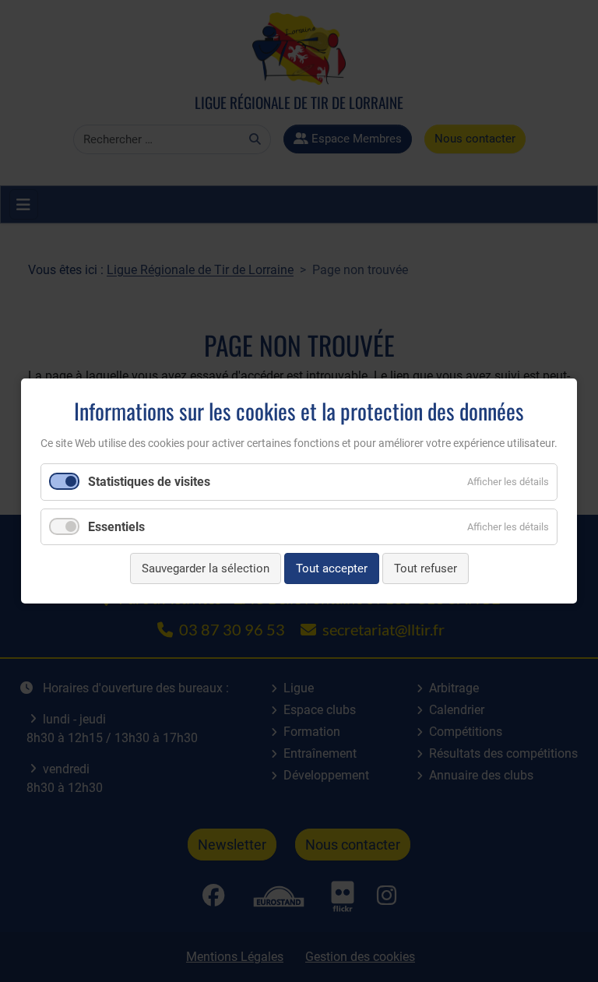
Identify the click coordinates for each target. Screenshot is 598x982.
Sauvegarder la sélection (205, 568)
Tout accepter (332, 568)
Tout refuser (425, 568)
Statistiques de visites (149, 481)
